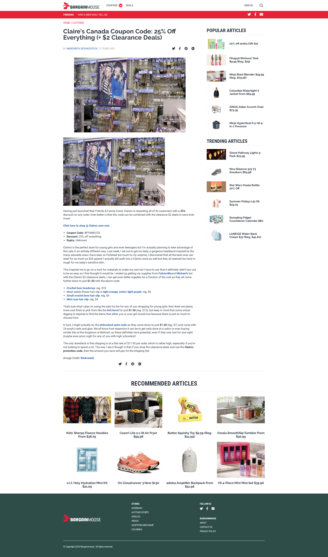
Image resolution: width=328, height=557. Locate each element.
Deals (129, 5)
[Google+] (192, 49)
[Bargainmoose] (81, 5)
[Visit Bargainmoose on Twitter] (249, 15)
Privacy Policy (208, 531)
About (203, 522)
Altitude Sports (140, 512)
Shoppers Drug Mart (143, 525)
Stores (136, 503)
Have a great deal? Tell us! (92, 14)
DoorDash (137, 508)
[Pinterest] (186, 49)
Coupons (111, 5)
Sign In (248, 5)
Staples (136, 516)
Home (66, 22)
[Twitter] (173, 49)
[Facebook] (179, 49)
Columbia (137, 529)
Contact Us (206, 527)
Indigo (135, 520)
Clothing (78, 22)
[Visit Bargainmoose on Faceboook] (255, 15)
